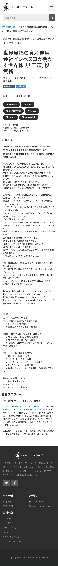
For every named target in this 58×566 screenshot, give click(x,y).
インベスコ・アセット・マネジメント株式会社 (22, 406)
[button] (51, 7)
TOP (4, 27)
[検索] (52, 17)
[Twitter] (6, 483)
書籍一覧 (11, 27)
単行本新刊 (21, 27)
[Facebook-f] (14, 483)
